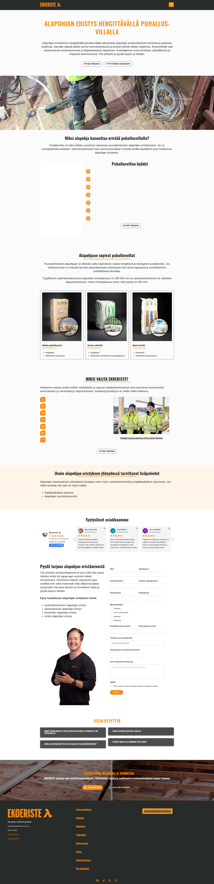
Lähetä (116, 692)
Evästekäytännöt (13, 839)
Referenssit (82, 843)
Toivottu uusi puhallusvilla (121, 638)
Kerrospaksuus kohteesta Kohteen (125, 650)
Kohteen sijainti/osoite (149, 581)
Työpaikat (81, 835)
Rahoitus (80, 826)
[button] (171, 4)
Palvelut (80, 818)
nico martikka (154, 530)
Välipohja (117, 620)
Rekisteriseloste (13, 834)
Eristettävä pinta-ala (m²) (120, 626)
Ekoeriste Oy (55, 533)
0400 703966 (12, 830)
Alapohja (116, 616)
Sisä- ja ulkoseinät (120, 612)
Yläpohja (116, 608)
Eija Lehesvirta (90, 530)
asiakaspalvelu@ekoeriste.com (19, 826)
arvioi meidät (55, 545)
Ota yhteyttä (82, 869)
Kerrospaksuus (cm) (147, 626)
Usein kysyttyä (83, 860)
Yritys (79, 852)
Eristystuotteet (83, 809)
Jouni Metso (122, 530)
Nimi (112, 569)
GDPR (113, 682)
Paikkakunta (144, 593)
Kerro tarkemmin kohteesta (121, 662)
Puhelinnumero (117, 581)
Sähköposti (144, 569)
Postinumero (115, 593)
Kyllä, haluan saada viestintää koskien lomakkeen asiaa (135, 686)
